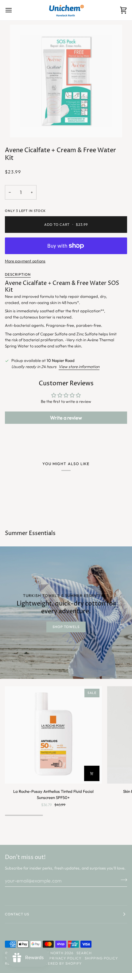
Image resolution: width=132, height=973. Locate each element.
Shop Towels (66, 627)
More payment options (25, 260)
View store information (79, 366)
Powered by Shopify (60, 963)
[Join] (122, 880)
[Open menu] (14, 10)
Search (84, 953)
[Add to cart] (91, 773)
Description (18, 274)
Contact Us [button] (17, 914)
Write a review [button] (66, 418)
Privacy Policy (65, 958)
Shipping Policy (101, 958)
